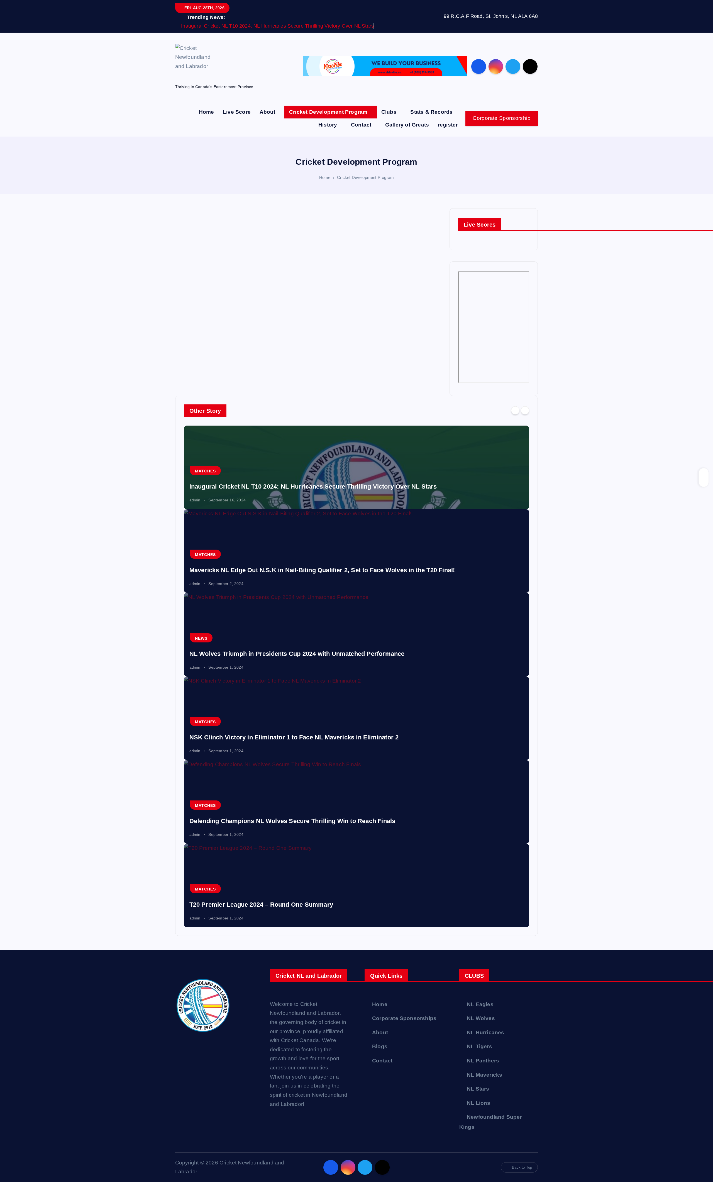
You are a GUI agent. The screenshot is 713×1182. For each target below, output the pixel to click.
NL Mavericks (484, 1075)
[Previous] (515, 410)
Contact (361, 125)
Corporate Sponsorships (404, 1018)
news (201, 638)
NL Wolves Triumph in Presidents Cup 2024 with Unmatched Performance (297, 653)
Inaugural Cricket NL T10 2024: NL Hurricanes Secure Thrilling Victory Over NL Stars (277, 26)
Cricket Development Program (328, 112)
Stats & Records (431, 112)
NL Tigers (479, 1046)
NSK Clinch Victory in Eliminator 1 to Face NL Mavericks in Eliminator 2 (294, 737)
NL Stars (478, 1089)
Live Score (237, 112)
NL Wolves (481, 1018)
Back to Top (522, 1167)
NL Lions (478, 1103)
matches (205, 471)
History (327, 125)
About (267, 112)
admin (195, 500)
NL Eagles (480, 1004)
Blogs (379, 1046)
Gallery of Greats (407, 125)
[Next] (525, 410)
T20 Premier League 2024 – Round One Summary (261, 904)
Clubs (389, 112)
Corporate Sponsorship (502, 118)
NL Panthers (483, 1061)
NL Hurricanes (485, 1032)
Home (206, 112)
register (448, 125)
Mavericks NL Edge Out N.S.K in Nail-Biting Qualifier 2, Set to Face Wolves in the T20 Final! (322, 570)
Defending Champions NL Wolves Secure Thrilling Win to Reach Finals (292, 820)
